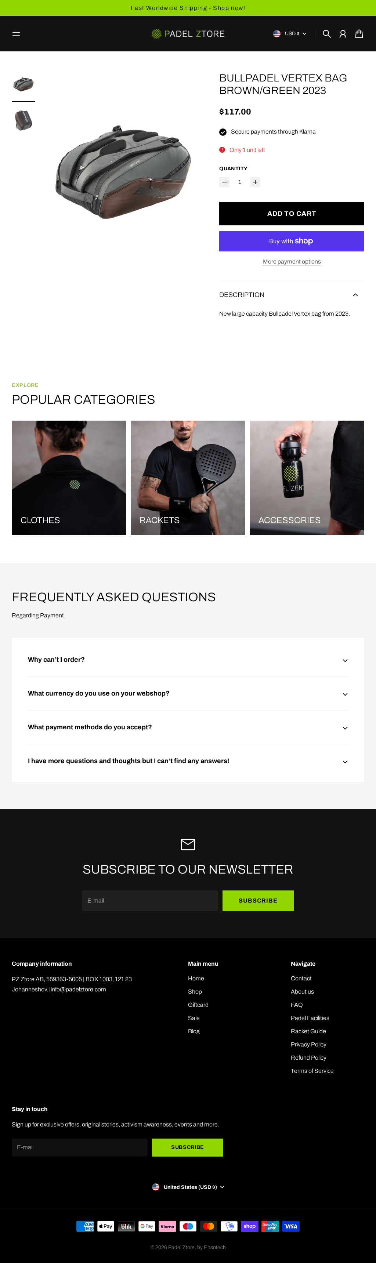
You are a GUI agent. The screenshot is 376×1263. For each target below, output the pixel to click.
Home (196, 978)
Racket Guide (308, 1031)
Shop (195, 991)
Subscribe (258, 900)
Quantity (233, 168)
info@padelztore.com (78, 989)
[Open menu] (16, 33)
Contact (301, 978)
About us (302, 991)
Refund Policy (308, 1058)
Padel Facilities (310, 1018)
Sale (194, 1018)
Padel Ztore (181, 1247)
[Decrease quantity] (224, 182)
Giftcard (198, 1005)
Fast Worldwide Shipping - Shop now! (188, 8)
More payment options (292, 261)
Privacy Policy (308, 1044)
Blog (194, 1031)
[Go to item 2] (23, 120)
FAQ (297, 1005)
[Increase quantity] (255, 182)
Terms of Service (312, 1071)
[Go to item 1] (23, 84)
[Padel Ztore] (188, 33)
